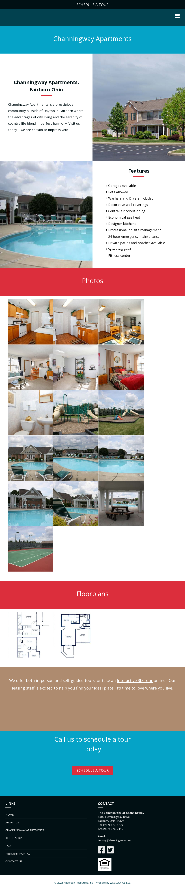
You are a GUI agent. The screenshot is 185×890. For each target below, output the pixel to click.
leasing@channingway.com (114, 840)
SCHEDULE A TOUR (92, 4)
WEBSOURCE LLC (120, 882)
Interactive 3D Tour (135, 680)
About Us (12, 822)
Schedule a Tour (92, 770)
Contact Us (13, 861)
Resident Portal (17, 853)
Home (9, 814)
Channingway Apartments (24, 830)
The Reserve (14, 838)
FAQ (8, 845)
